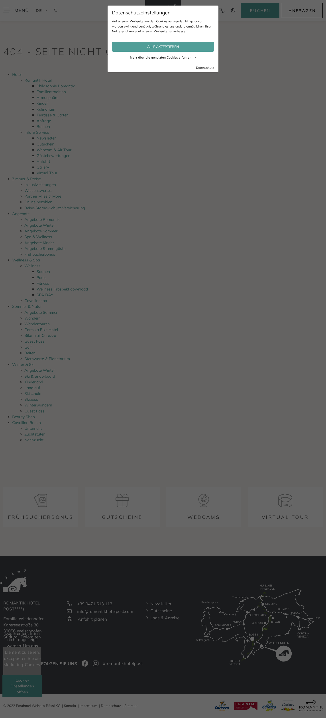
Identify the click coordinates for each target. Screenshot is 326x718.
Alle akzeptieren (163, 47)
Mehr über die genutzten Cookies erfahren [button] (160, 57)
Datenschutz (205, 68)
